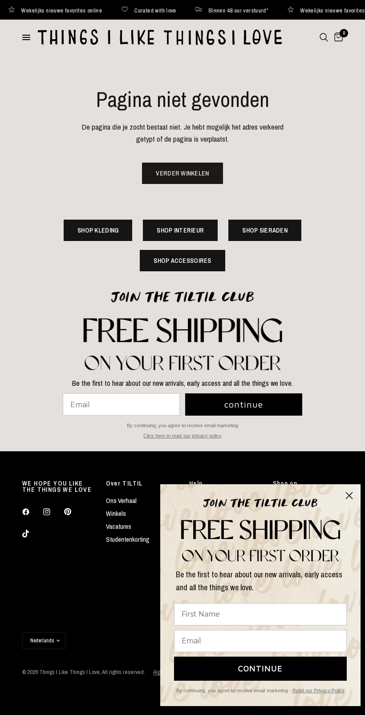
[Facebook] (32, 512)
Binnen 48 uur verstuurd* (225, 10)
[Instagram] (53, 512)
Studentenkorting (128, 539)
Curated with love (142, 10)
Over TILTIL (124, 483)
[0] (337, 37)
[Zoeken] (323, 37)
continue (243, 404)
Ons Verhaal (121, 500)
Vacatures (118, 526)
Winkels (116, 513)
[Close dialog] (349, 495)
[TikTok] (32, 533)
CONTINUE (260, 668)
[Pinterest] (74, 511)
